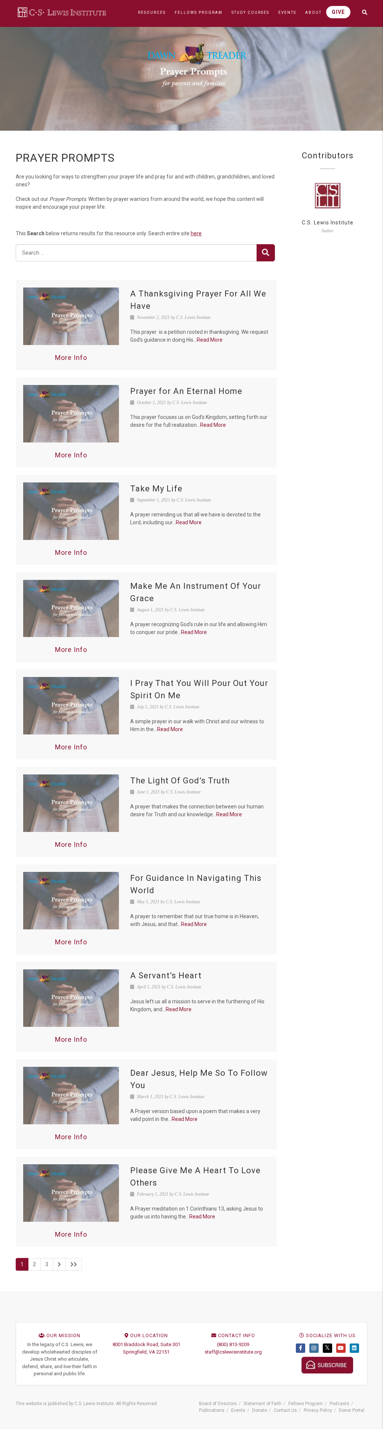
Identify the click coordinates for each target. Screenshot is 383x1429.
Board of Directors (218, 1403)
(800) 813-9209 (233, 1344)
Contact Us (285, 1410)
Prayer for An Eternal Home (186, 391)
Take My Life (156, 488)
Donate (259, 1410)
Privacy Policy (318, 1410)
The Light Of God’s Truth (180, 780)
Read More (210, 340)
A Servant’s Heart (166, 975)
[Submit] (266, 252)
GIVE (338, 12)
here (196, 233)
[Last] (73, 1264)
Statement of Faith (262, 1403)
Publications (211, 1410)
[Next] (59, 1264)
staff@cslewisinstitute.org (233, 1352)
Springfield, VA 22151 (146, 1352)
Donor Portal (351, 1410)
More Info (71, 357)
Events (238, 1410)
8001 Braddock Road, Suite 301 (146, 1344)
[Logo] (62, 12)
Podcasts (339, 1403)
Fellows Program (305, 1403)
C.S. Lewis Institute (327, 223)
